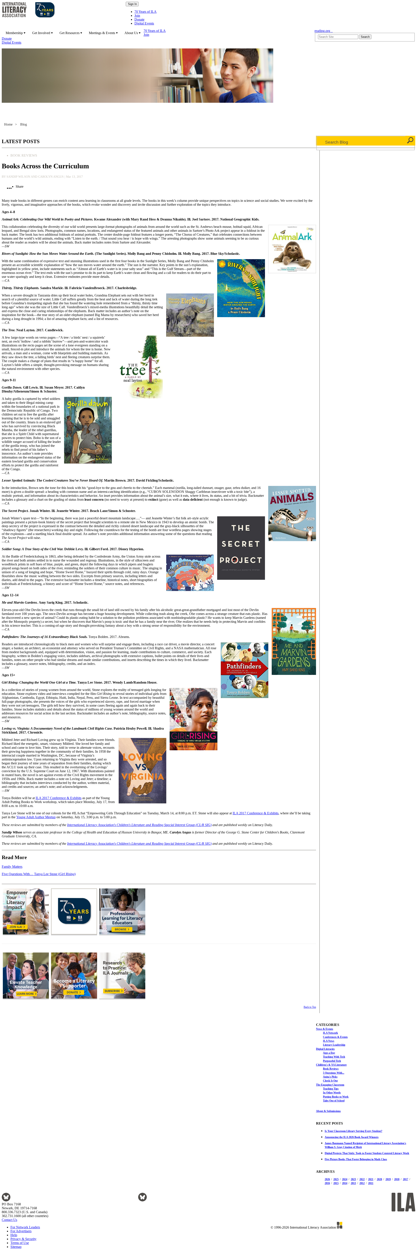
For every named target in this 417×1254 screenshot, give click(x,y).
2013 (353, 1183)
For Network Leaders (25, 1227)
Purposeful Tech (332, 1060)
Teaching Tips (331, 1088)
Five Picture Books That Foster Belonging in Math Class (356, 1159)
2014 (344, 1183)
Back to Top (310, 1007)
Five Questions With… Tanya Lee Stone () (39, 874)
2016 (327, 1183)
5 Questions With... (333, 1072)
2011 (370, 1183)
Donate (139, 19)
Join (137, 15)
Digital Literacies (325, 1048)
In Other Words (332, 1092)
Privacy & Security (23, 1239)
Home (8, 124)
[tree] (365, 1064)
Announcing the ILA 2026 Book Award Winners (352, 1137)
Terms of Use (19, 1243)
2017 (405, 1179)
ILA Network (330, 1032)
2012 (362, 1183)
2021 (370, 1179)
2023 (353, 1179)
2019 (388, 1179)
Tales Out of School (333, 1100)
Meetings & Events (102, 33)
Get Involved (41, 33)
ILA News (328, 1040)
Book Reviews (331, 1068)
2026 (327, 1179)
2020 (379, 1179)
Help (13, 1235)
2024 (344, 1179)
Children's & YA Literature (331, 1064)
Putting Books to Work (336, 1096)
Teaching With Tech (334, 1056)
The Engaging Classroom (330, 1084)
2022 (362, 1179)
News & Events (324, 1028)
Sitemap (16, 1247)
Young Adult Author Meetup (36, 817)
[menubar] (157, 37)
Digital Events (144, 23)
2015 (336, 1183)
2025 (336, 1179)
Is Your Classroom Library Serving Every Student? (353, 1131)
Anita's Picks (330, 1076)
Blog (23, 124)
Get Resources (69, 33)
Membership (14, 33)
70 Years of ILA (145, 11)
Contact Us (9, 1220)
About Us (131, 33)
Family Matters (12, 866)
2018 (396, 1179)
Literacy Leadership (334, 1044)
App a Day (329, 1052)
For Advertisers (20, 1231)
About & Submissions (328, 1111)
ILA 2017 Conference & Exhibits (58, 798)
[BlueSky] (6, 1200)
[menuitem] (15, 33)
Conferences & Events (335, 1037)
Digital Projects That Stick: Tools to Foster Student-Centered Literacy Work (367, 1153)
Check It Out (330, 1080)
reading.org (323, 31)
